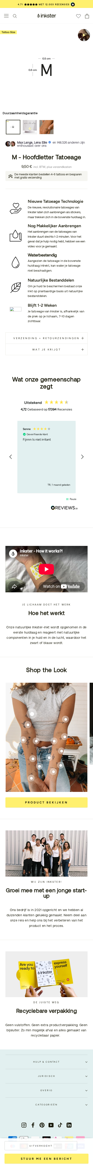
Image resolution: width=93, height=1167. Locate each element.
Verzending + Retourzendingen (46, 338)
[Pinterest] (42, 1125)
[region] (46, 457)
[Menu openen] (6, 16)
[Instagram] (23, 1125)
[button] (10, 456)
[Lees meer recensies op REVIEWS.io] (64, 508)
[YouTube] (51, 1125)
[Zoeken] (15, 16)
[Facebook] (32, 1125)
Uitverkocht (41, 1145)
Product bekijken (46, 802)
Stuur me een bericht (46, 1158)
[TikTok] (60, 1125)
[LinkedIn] (69, 1125)
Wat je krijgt (46, 349)
